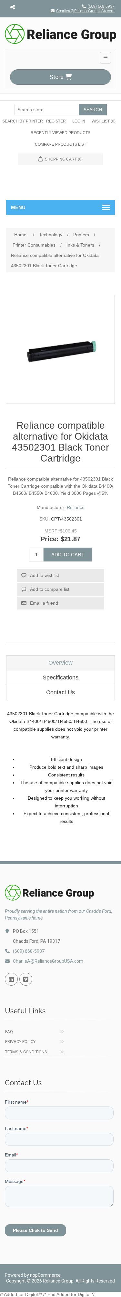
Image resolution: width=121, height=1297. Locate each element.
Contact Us (60, 692)
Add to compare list (49, 589)
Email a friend (44, 603)
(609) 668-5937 (101, 6)
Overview (60, 662)
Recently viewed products (60, 133)
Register (56, 121)
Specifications (60, 677)
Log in (78, 121)
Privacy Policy (20, 1041)
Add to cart (67, 554)
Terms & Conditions (26, 1051)
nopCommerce (45, 1275)
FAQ (9, 1031)
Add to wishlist (44, 575)
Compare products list (60, 144)
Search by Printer (22, 121)
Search (93, 109)
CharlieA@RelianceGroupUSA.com (85, 11)
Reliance (76, 507)
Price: (50, 538)
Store (57, 76)
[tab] (60, 662)
